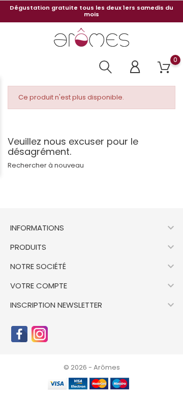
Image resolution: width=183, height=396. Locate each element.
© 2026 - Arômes (92, 367)
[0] (164, 68)
